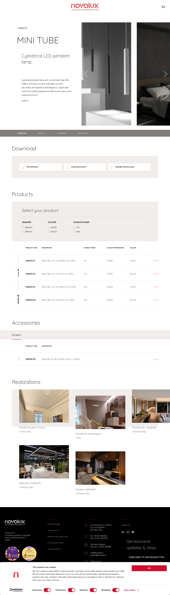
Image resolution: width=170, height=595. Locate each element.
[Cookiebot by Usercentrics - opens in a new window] (16, 590)
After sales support (55, 543)
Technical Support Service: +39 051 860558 (100, 545)
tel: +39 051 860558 (98, 536)
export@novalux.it (98, 555)
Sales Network (53, 524)
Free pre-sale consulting (57, 537)
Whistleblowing (54, 549)
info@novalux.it (96, 553)
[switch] (71, 590)
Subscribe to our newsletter (146, 557)
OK (149, 568)
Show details (129, 590)
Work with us (53, 530)
